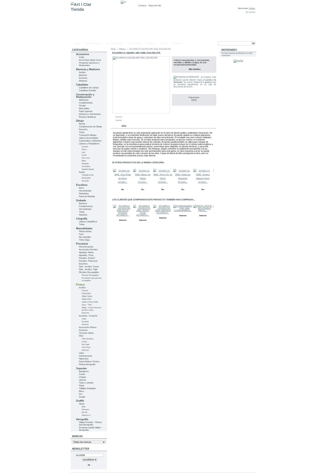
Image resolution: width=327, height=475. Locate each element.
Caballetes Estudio (87, 90)
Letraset (85, 147)
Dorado (82, 105)
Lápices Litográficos (88, 221)
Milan (84, 161)
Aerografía (82, 419)
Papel (81, 385)
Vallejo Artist (86, 299)
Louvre (84, 342)
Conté (84, 155)
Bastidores (84, 371)
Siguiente (214, 176)
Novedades (229, 49)
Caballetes (82, 84)
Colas (81, 57)
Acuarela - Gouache (88, 316)
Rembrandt (86, 178)
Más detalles (195, 69)
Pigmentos (84, 359)
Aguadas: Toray (86, 255)
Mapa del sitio (155, 5)
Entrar (252, 8)
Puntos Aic (151, 43)
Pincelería (82, 243)
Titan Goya (86, 347)
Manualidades (84, 228)
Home (77, 43)
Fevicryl (85, 291)
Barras (82, 124)
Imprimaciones (85, 356)
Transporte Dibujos (88, 135)
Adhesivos (84, 100)
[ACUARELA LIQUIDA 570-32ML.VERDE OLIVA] (142, 213)
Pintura (80, 284)
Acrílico (82, 287)
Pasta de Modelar (87, 196)
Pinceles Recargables (89, 272)
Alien (84, 407)
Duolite (82, 397)
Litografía (81, 218)
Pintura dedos (85, 231)
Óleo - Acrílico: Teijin (88, 269)
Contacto (142, 5)
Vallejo (194, 100)
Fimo (81, 234)
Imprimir (118, 117)
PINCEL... (202, 210)
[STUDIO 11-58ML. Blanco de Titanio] (142, 178)
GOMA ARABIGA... (183, 210)
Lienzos (82, 380)
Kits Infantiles (85, 237)
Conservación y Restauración (85, 95)
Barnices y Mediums (88, 69)
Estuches (83, 129)
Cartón (82, 374)
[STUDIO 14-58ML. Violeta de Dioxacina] (182, 178)
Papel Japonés (86, 111)
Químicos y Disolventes (90, 114)
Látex (81, 353)
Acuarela (85, 322)
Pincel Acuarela (86, 247)
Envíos (164, 43)
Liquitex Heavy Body (90, 302)
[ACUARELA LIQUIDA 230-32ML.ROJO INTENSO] (122, 213)
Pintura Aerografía (87, 364)
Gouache (85, 324)
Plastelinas (84, 193)
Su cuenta (250, 12)
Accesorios (82, 54)
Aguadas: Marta (86, 252)
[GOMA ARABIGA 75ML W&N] (182, 208)
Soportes (83, 215)
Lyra (83, 152)
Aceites (82, 72)
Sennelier (85, 181)
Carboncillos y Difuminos (90, 141)
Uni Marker (86, 166)
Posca (84, 149)
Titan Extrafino (87, 339)
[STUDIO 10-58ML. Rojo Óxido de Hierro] (122, 178)
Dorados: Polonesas (88, 261)
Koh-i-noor (86, 158)
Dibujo (80, 120)
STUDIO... (123, 182)
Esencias (83, 78)
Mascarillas (84, 108)
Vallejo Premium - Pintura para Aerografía (90, 423)
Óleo (81, 336)
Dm (80, 394)
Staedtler (85, 164)
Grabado (81, 200)
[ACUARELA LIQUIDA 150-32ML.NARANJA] (162, 210)
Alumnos (177, 43)
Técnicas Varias (86, 333)
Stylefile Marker (88, 169)
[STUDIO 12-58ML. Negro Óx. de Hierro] (162, 178)
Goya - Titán (87, 305)
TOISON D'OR (87, 175)
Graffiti (80, 400)
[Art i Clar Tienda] (96, 20)
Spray (81, 404)
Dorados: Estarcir (87, 258)
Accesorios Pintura (87, 327)
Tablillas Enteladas (87, 388)
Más (124, 126)
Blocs (81, 391)
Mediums (83, 81)
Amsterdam (86, 293)
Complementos (86, 103)
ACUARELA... (122, 215)
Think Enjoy (84, 240)
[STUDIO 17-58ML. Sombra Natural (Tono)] (202, 178)
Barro (81, 188)
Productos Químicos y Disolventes (89, 64)
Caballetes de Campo (89, 87)
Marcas (77, 436)
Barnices (83, 75)
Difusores (85, 409)
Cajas (84, 319)
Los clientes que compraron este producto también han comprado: (112, 212)
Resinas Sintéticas (87, 117)
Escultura (81, 184)
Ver (122, 189)
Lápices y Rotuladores (89, 143)
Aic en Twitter (134, 43)
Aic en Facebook (114, 43)
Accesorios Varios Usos (90, 60)
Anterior (112, 176)
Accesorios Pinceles (88, 249)
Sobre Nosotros (93, 43)
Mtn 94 (84, 412)
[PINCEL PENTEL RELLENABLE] (202, 208)
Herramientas (85, 191)
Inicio (113, 49)
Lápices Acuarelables (88, 138)
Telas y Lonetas (86, 383)
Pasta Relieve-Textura (89, 361)
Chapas (82, 377)
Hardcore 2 (86, 415)
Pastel (82, 172)
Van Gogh (85, 344)
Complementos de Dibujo (90, 126)
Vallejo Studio (87, 296)
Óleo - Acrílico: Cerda (89, 266)
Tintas (82, 132)
